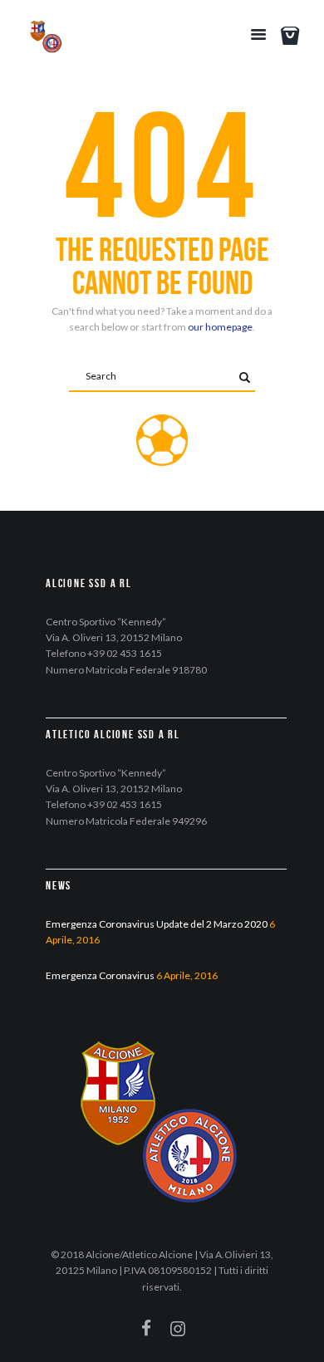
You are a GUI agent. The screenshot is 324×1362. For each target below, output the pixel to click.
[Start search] (244, 377)
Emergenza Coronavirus (100, 975)
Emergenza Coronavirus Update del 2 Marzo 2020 (157, 924)
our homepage (220, 327)
